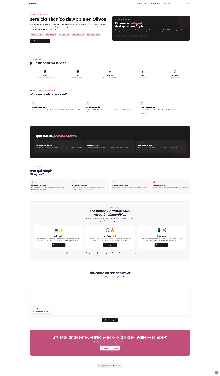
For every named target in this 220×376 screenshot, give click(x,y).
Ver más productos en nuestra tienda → (142, 253)
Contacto (188, 3)
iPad (146, 3)
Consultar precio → (58, 245)
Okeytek (32, 3)
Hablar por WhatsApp (111, 348)
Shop (175, 3)
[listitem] (45, 74)
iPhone (139, 3)
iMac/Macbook (155, 3)
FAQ (181, 3)
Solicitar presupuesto (41, 41)
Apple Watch (167, 3)
